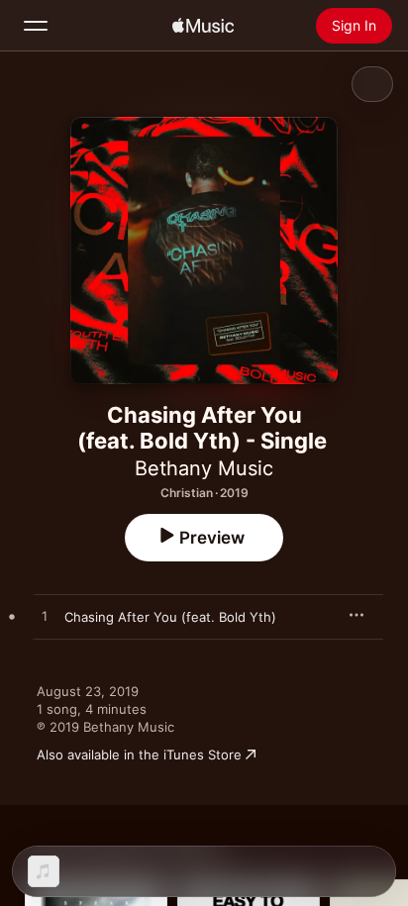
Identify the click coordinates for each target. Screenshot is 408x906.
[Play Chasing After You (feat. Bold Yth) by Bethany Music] (44, 617)
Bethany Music (204, 468)
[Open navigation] (35, 26)
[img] (203, 26)
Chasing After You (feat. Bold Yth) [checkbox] (170, 617)
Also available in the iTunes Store (139, 754)
